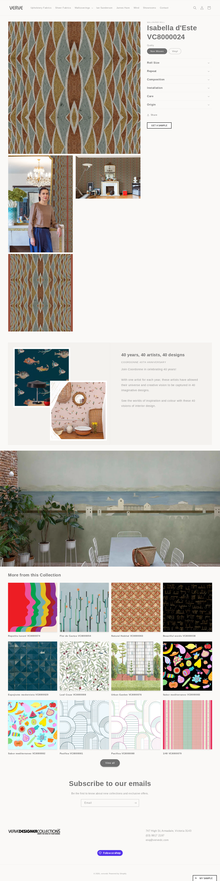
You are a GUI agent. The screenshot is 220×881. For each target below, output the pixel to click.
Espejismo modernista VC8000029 (28, 694)
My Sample (206, 878)
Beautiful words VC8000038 (179, 636)
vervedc (104, 874)
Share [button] (154, 115)
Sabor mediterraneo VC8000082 (26, 753)
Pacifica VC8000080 (123, 753)
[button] (83, 7)
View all (110, 763)
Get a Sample (159, 125)
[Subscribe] (135, 803)
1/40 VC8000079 (172, 753)
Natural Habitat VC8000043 (127, 636)
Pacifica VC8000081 (71, 753)
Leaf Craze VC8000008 (73, 694)
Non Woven (157, 51)
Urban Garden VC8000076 (126, 694)
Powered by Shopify (118, 874)
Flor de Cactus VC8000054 (75, 636)
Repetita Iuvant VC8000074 (24, 636)
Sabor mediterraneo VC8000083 (181, 694)
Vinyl (175, 51)
